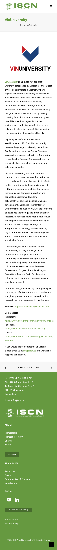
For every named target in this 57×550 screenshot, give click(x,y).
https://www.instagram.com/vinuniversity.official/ (29, 320)
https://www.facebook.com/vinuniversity (25, 328)
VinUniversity (11, 82)
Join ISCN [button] (12, 454)
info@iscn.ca (29, 350)
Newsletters (11, 483)
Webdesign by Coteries (41, 540)
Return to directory (28, 368)
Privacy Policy (11, 523)
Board (8, 444)
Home (22, 25)
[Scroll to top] (51, 544)
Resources (10, 471)
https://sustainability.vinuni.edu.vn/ (31, 306)
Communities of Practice (17, 479)
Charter (8, 440)
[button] (51, 6)
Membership (11, 432)
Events (8, 475)
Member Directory (14, 436)
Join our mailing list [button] (17, 510)
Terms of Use (11, 519)
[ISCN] (21, 6)
